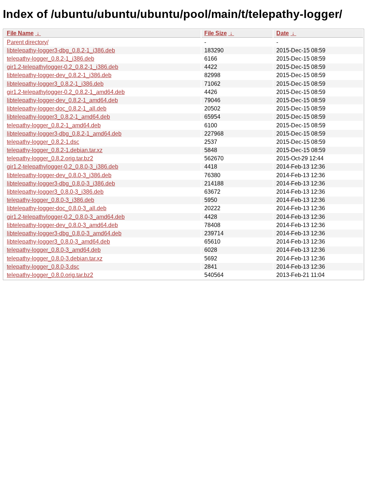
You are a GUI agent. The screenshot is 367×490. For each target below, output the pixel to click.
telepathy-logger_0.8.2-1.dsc (43, 142)
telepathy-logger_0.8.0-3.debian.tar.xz (55, 258)
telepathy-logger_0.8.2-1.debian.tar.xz (55, 150)
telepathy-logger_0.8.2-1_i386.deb (50, 59)
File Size (215, 33)
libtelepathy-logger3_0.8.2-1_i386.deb (55, 84)
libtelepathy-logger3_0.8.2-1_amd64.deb (58, 117)
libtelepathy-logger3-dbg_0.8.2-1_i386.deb (61, 50)
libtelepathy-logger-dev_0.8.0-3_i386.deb (59, 175)
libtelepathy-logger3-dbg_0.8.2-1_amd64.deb (64, 134)
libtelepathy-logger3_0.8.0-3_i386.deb (55, 192)
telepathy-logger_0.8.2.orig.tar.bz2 (50, 158)
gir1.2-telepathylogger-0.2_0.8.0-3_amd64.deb (66, 217)
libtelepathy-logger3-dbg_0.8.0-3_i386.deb (61, 183)
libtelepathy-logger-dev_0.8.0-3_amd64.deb (62, 225)
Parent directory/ (27, 42)
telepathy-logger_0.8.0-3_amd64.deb (54, 250)
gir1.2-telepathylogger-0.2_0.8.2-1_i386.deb (62, 67)
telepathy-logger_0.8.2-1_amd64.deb (54, 125)
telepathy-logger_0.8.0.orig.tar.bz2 (50, 275)
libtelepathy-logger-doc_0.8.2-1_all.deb (56, 108)
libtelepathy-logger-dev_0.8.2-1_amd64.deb (62, 100)
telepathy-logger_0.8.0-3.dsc (43, 267)
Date (282, 33)
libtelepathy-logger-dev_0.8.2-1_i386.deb (59, 75)
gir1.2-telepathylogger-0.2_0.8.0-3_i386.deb (62, 167)
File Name (20, 33)
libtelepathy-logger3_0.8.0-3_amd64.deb (58, 242)
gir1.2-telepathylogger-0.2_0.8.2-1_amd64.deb (66, 92)
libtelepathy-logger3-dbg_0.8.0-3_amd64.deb (64, 233)
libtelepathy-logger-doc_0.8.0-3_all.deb (56, 208)
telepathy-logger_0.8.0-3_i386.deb (50, 200)
